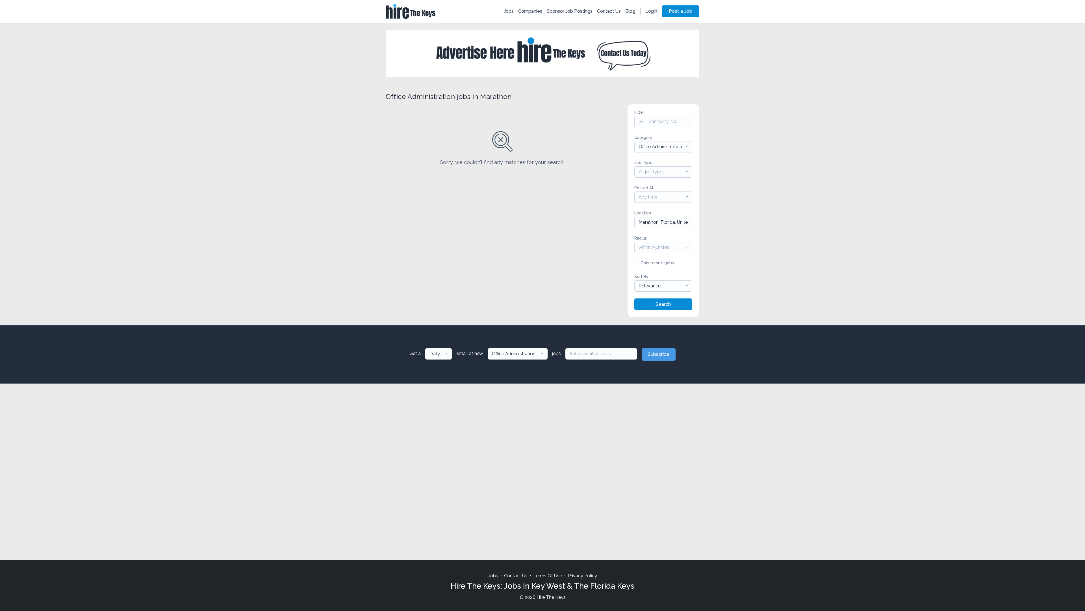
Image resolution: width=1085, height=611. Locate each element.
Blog (630, 11)
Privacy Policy (582, 575)
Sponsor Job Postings (570, 11)
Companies (530, 11)
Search (663, 304)
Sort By (641, 276)
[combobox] (663, 146)
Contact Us (609, 11)
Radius (640, 238)
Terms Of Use (547, 575)
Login (651, 11)
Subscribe (659, 354)
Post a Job (680, 11)
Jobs (509, 11)
